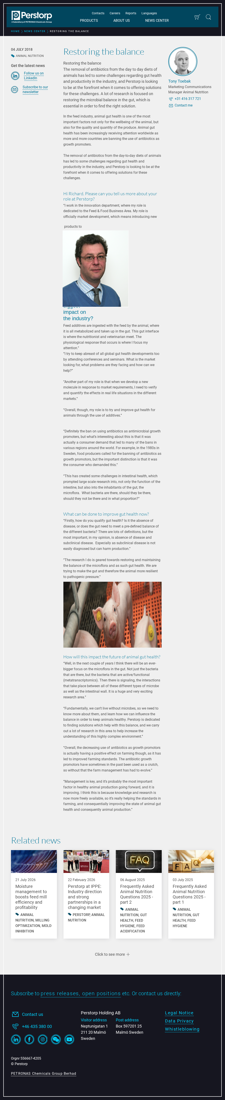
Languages (149, 13)
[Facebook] (29, 1039)
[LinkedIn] (16, 1039)
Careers (115, 13)
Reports (130, 13)
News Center (157, 20)
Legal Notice (179, 1012)
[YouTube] (69, 1039)
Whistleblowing (182, 1029)
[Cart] (197, 17)
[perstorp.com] (34, 17)
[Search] (208, 17)
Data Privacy (179, 1021)
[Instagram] (43, 1039)
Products (89, 20)
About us (121, 20)
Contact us (32, 1014)
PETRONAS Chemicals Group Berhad (43, 1073)
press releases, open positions (81, 993)
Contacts (98, 13)
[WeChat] (56, 1039)
